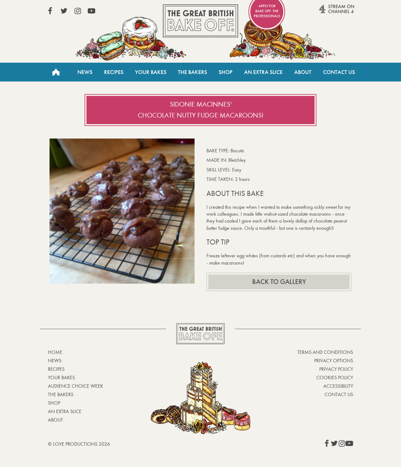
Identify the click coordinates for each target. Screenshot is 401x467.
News (84, 72)
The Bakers (192, 72)
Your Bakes (150, 72)
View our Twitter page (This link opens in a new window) (64, 11)
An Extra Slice (263, 72)
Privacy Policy (336, 369)
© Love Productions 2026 (79, 444)
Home (55, 72)
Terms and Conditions (325, 352)
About (302, 72)
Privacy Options (333, 361)
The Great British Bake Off (200, 20)
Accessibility (338, 386)
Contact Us (339, 72)
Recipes (113, 72)
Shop (225, 72)
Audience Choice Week (75, 386)
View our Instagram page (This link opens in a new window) (77, 11)
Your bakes (61, 377)
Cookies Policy (334, 377)
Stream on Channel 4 (324, 12)
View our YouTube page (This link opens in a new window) (91, 11)
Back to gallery (279, 282)
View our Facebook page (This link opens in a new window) (50, 11)
